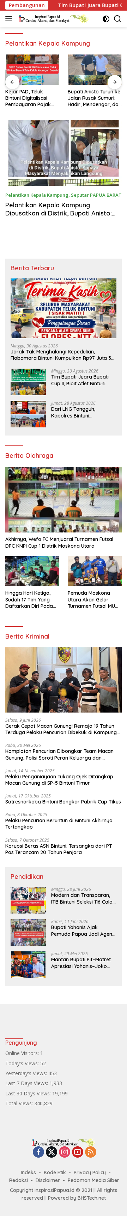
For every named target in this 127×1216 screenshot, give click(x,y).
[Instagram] (64, 1152)
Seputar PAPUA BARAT (96, 195)
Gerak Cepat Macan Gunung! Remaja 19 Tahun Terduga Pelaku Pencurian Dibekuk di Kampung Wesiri (61, 729)
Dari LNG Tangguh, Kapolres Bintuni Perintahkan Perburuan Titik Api (78, 412)
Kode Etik (55, 1172)
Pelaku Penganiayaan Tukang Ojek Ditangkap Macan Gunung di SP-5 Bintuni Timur (59, 779)
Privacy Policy (90, 1172)
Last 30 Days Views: (28, 1093)
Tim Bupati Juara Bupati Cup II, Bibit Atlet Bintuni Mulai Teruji (80, 380)
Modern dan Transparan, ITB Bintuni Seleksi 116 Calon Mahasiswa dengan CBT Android (83, 898)
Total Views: (19, 1103)
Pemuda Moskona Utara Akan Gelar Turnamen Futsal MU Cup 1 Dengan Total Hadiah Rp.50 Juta (91, 599)
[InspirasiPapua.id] (53, 19)
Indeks (28, 1172)
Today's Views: (22, 1063)
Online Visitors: (22, 1053)
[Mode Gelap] (106, 19)
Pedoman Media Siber (93, 1180)
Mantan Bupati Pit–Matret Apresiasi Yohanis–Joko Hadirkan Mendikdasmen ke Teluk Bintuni (81, 962)
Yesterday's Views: (26, 1073)
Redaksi (18, 1180)
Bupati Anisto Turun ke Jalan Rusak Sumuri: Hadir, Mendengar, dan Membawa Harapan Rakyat (94, 98)
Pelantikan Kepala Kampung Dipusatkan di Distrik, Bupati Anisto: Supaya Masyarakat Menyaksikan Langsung (58, 217)
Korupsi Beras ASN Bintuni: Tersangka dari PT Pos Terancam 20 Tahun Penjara (58, 849)
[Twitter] (51, 1152)
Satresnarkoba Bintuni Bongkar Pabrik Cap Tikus (63, 802)
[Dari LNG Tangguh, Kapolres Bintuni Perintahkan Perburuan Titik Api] (28, 414)
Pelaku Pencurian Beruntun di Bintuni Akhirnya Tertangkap (59, 823)
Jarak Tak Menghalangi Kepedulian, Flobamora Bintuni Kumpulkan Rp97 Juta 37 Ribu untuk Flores (62, 354)
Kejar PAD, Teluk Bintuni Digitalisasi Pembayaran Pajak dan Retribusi (28, 98)
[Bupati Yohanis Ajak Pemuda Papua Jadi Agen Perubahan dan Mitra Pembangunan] (28, 932)
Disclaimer (48, 1180)
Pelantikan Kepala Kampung (36, 195)
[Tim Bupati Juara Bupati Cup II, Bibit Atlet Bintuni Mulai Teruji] (28, 382)
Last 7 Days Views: (27, 1083)
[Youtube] (77, 1152)
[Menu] (10, 19)
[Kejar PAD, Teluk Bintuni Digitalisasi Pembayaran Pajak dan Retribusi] (32, 69)
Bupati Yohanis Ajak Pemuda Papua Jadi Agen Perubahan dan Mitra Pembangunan (81, 930)
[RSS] (90, 1152)
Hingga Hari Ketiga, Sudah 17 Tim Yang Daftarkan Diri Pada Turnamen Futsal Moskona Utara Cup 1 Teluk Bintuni (30, 599)
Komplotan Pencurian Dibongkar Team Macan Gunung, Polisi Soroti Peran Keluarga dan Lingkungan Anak (59, 754)
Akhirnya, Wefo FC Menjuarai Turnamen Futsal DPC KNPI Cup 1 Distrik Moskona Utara (59, 542)
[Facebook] (38, 1152)
